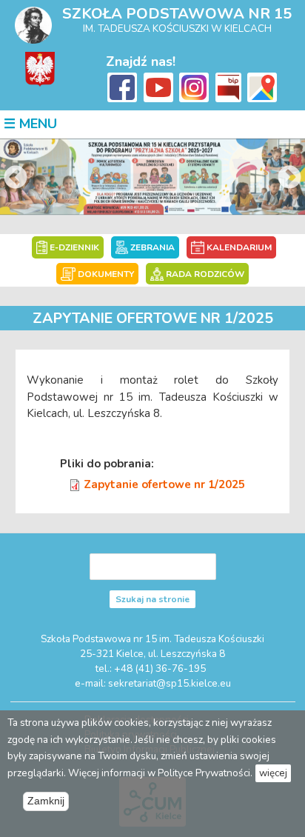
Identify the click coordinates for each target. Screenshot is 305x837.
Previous (15, 178)
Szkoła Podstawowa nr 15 (177, 14)
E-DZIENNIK (73, 247)
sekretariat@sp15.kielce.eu (169, 683)
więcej (273, 773)
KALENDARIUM (238, 247)
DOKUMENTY (104, 274)
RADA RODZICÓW (204, 274)
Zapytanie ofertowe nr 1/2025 (164, 484)
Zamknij (45, 801)
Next (289, 178)
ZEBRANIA (151, 247)
